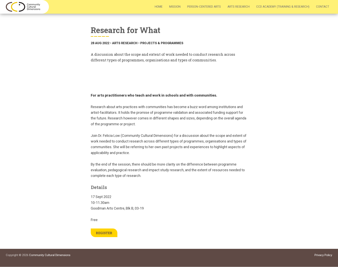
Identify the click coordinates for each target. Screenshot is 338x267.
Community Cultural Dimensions (49, 255)
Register (104, 233)
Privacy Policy (323, 255)
